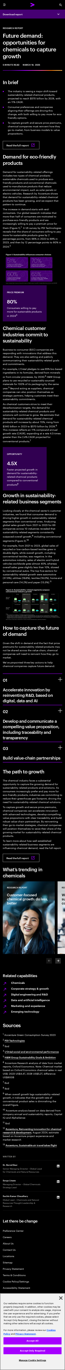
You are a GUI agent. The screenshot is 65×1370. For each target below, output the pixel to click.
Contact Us (9, 1249)
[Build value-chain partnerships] (60, 747)
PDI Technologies (15, 1040)
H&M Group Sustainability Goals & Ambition (30, 1057)
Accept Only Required (32, 1351)
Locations (8, 1256)
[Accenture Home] (32, 5)
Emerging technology (25, 1011)
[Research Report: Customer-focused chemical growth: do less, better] (29, 917)
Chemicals (18, 982)
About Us (8, 1243)
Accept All (32, 1341)
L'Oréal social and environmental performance (32, 1051)
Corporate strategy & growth (30, 988)
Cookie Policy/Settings (16, 1281)
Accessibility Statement (16, 1287)
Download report (13, 14)
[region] (32, 1331)
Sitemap (7, 1262)
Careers (7, 1237)
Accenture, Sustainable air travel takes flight (31, 1145)
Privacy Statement (13, 1268)
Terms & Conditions (14, 1275)
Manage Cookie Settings (32, 1360)
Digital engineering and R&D (29, 994)
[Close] (61, 1298)
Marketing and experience (28, 1006)
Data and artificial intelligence (30, 1000)
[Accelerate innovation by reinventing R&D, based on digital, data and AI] (60, 679)
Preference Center (13, 1230)
